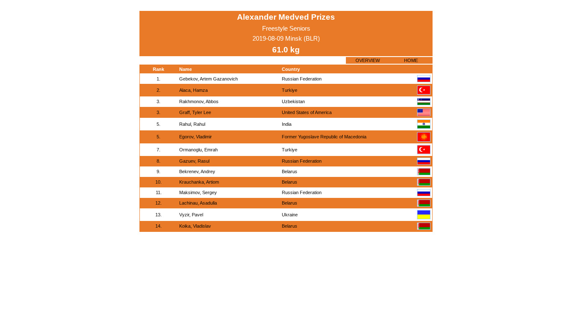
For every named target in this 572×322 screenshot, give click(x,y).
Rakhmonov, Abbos (199, 101)
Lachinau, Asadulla (198, 202)
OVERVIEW (368, 60)
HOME (411, 60)
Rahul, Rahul (192, 124)
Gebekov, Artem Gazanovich (208, 78)
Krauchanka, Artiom (199, 181)
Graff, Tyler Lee (195, 112)
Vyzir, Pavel (191, 214)
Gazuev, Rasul (194, 161)
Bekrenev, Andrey (197, 171)
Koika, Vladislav (195, 226)
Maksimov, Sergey (198, 192)
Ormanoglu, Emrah (198, 149)
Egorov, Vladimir (195, 136)
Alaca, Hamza (193, 90)
